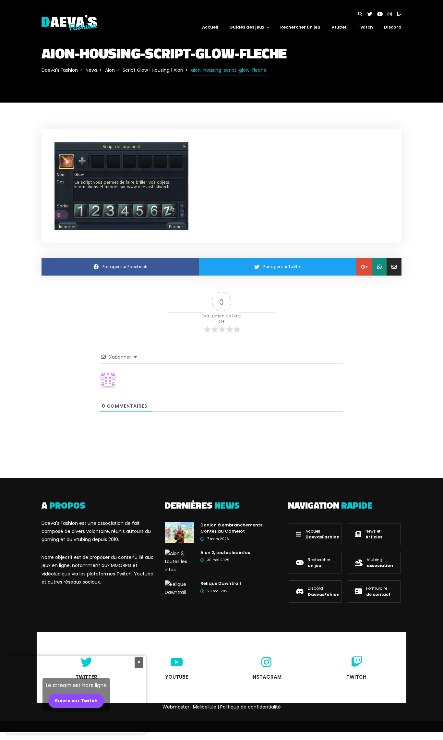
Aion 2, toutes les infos (225, 552)
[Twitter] (372, 14)
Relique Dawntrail (220, 583)
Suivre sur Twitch (76, 700)
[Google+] (364, 267)
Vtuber (339, 27)
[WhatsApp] (379, 267)
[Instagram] (392, 14)
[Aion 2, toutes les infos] (179, 561)
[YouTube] (382, 14)
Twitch (365, 27)
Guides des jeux (246, 27)
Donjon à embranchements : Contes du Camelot (232, 528)
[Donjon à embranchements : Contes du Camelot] (179, 532)
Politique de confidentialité (250, 707)
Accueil (210, 27)
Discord (392, 27)
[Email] (394, 267)
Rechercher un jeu (300, 27)
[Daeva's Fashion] (69, 22)
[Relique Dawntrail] (179, 588)
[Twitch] (399, 14)
